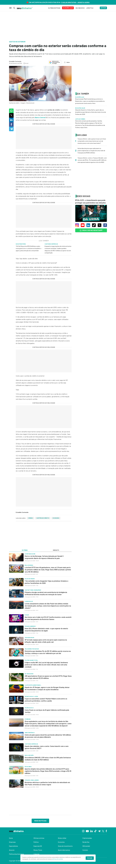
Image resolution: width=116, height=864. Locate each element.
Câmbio (30, 518)
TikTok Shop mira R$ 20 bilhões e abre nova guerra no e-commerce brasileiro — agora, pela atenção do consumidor (29, 248)
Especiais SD (38, 846)
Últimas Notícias (54, 8)
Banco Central (40, 117)
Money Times (38, 850)
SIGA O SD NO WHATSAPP (92, 230)
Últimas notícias (39, 838)
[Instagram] (83, 831)
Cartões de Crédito (42, 518)
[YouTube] (87, 831)
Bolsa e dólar (62, 838)
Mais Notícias (40, 821)
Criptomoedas (87, 838)
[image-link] (16, 557)
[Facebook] (106, 831)
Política (36, 842)
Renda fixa (85, 842)
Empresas (12, 842)
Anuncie (11, 850)
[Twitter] (103, 831)
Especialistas (13, 846)
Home (11, 838)
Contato (85, 850)
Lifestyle (36, 854)
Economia (56, 518)
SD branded (86, 846)
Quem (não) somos (64, 850)
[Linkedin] (91, 831)
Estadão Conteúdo (15, 61)
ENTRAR (103, 8)
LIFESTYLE (89, 8)
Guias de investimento (65, 846)
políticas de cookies (57, 859)
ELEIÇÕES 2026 (68, 8)
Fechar (89, 858)
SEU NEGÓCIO (80, 8)
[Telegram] (99, 831)
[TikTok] (95, 831)
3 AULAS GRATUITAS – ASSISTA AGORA (75, 2)
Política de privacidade (16, 854)
